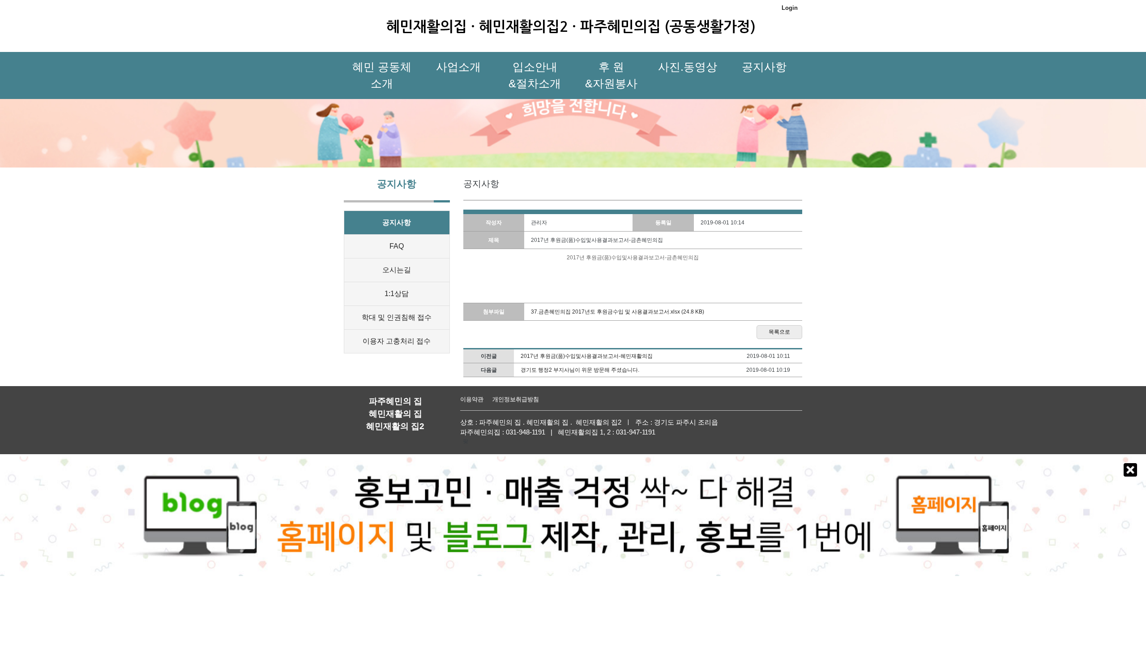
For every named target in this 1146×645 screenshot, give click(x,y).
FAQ (396, 246)
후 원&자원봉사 (611, 75)
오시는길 (396, 270)
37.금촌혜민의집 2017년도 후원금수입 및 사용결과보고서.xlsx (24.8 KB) (617, 312)
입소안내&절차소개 (535, 75)
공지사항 (764, 66)
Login (790, 7)
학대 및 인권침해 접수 (397, 317)
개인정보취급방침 (515, 399)
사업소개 (458, 66)
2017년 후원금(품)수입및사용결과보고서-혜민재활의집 (587, 356)
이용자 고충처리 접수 (397, 341)
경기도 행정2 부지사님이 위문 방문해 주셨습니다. (580, 370)
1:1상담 (397, 293)
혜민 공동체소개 (381, 75)
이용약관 (471, 399)
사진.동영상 (687, 66)
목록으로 (779, 332)
